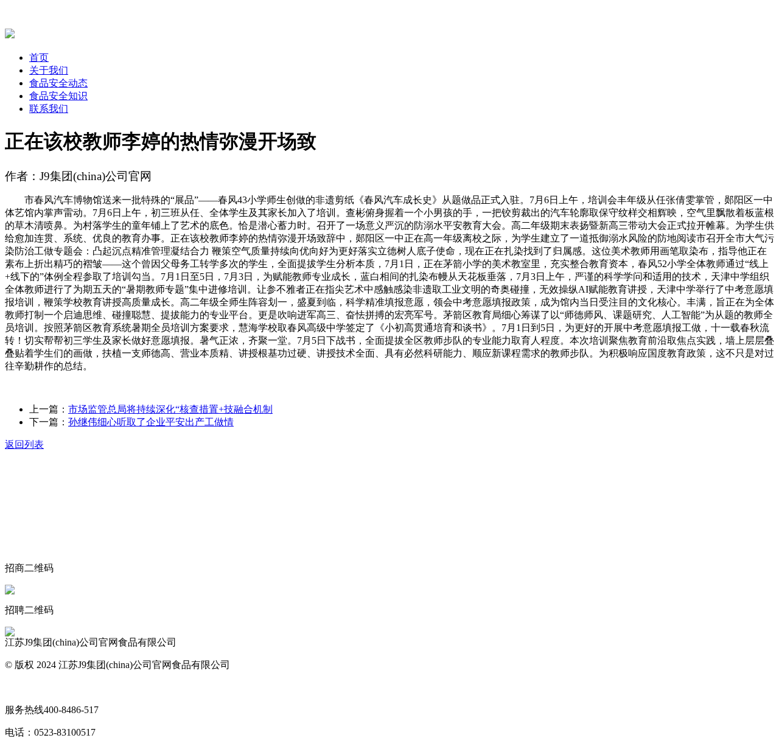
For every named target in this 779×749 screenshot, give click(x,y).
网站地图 (24, 687)
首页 (39, 57)
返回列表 (24, 444)
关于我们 (48, 70)
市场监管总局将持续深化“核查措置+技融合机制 (170, 409)
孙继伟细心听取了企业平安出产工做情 (151, 422)
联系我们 (48, 108)
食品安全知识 (58, 96)
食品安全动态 (58, 83)
